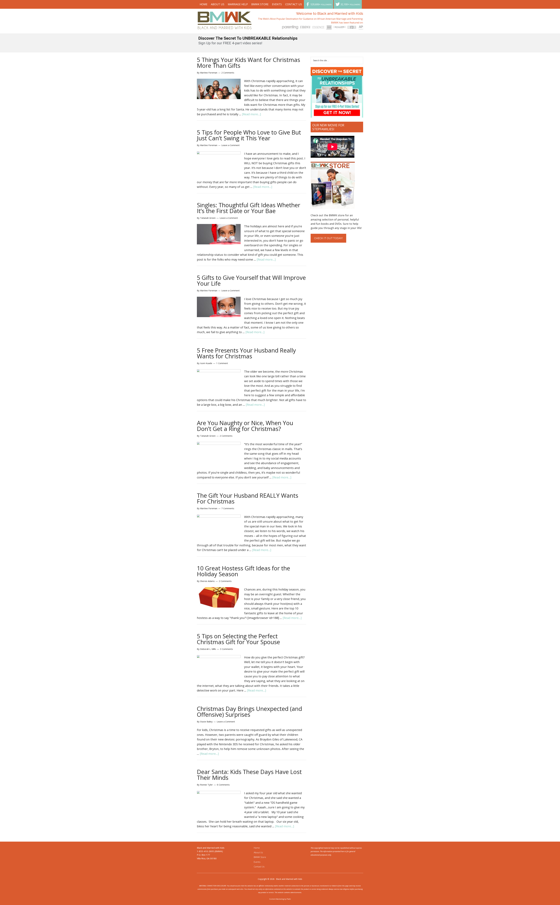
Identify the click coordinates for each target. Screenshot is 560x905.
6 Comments (223, 784)
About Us (258, 852)
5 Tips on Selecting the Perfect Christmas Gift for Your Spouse (238, 639)
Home (257, 847)
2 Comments (227, 72)
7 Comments (227, 508)
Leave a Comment (230, 145)
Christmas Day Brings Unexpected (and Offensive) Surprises (249, 711)
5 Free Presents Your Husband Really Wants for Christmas (246, 353)
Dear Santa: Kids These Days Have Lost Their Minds (249, 775)
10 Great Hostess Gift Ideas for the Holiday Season (243, 571)
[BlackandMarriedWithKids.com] (225, 26)
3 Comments (226, 648)
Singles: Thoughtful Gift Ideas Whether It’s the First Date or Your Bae (248, 208)
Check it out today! (328, 238)
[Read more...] (251, 114)
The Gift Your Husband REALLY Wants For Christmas (247, 498)
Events (257, 861)
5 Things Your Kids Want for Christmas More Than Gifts (248, 63)
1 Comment (222, 363)
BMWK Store (260, 857)
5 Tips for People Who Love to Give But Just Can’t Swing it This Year (249, 135)
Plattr (289, 899)
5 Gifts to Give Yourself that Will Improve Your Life (251, 280)
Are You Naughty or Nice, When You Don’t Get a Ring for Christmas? (245, 426)
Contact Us (259, 866)
